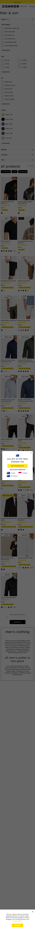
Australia (13, 473)
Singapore (24, 473)
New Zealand (14, 476)
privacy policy (17, 921)
